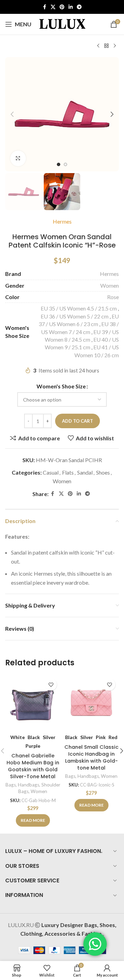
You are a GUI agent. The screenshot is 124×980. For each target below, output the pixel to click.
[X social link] (53, 7)
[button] (12, 114)
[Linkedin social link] (70, 7)
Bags (11, 785)
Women (109, 285)
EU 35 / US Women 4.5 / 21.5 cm (79, 308)
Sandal (85, 472)
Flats (68, 472)
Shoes (103, 472)
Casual (51, 472)
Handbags (28, 785)
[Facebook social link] (44, 7)
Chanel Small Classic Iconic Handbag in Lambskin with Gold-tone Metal (91, 757)
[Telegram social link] (79, 7)
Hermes (62, 221)
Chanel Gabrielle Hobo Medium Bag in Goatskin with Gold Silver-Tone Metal (33, 766)
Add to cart (77, 421)
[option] (58, 164)
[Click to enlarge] (18, 158)
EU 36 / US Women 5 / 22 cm (74, 316)
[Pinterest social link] (62, 7)
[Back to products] (106, 46)
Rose (113, 297)
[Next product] (115, 46)
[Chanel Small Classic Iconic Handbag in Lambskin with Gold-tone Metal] (91, 702)
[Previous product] (98, 46)
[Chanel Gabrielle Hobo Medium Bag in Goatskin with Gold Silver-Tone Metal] (32, 702)
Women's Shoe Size (61, 386)
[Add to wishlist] (51, 684)
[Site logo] (62, 23)
